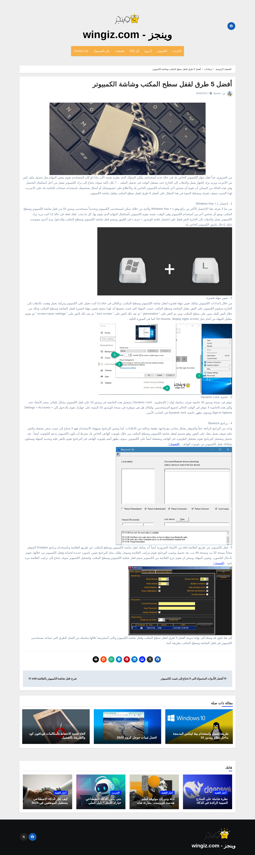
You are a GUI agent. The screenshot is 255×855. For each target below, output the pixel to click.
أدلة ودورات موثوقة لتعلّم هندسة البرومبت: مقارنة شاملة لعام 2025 (154, 802)
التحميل (174, 444)
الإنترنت (176, 51)
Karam (217, 93)
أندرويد (148, 51)
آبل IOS (134, 51)
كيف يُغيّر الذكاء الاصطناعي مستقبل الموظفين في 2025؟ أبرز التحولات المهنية (49, 802)
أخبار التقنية (220, 792)
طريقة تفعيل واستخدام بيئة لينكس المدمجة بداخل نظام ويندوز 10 (200, 735)
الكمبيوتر (162, 51)
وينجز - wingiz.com (127, 34)
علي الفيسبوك (102, 51)
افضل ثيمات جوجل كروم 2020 (137, 737)
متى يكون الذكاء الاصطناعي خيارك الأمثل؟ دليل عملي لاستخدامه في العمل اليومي (103, 802)
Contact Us (81, 51)
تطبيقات (120, 51)
